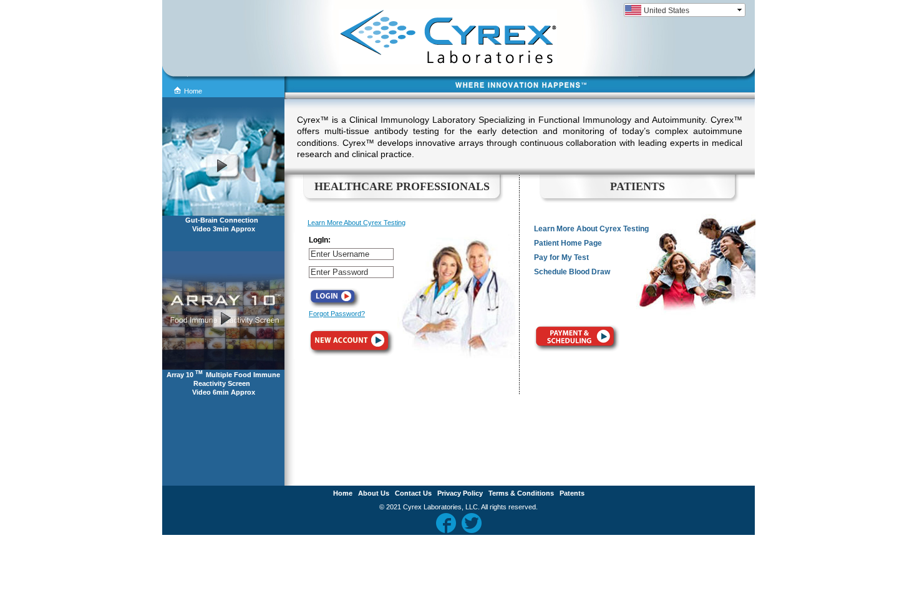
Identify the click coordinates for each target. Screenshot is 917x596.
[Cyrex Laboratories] (410, 61)
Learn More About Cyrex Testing (356, 222)
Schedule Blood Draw (572, 271)
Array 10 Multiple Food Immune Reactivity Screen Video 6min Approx (223, 384)
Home (193, 91)
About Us (373, 493)
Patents (572, 493)
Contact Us (413, 493)
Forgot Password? (337, 313)
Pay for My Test (561, 257)
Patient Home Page (568, 243)
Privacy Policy (460, 493)
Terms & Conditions (521, 493)
